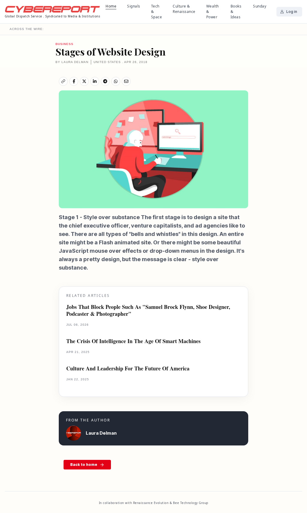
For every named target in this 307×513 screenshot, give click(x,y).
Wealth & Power (212, 12)
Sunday (259, 6)
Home (111, 6)
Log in (291, 11)
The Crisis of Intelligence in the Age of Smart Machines (133, 341)
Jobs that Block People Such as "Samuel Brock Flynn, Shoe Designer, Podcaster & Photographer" (148, 310)
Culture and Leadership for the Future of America (127, 368)
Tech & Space (156, 12)
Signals (133, 6)
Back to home (83, 464)
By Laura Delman (71, 62)
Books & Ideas (236, 12)
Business (64, 44)
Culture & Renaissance (184, 9)
